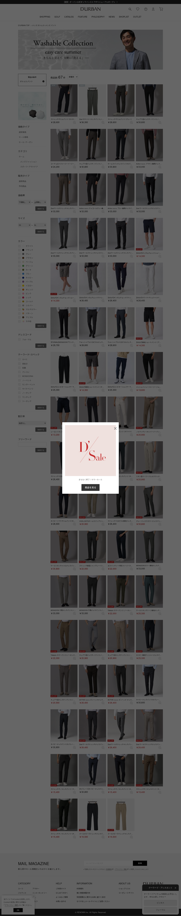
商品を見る (90, 487)
